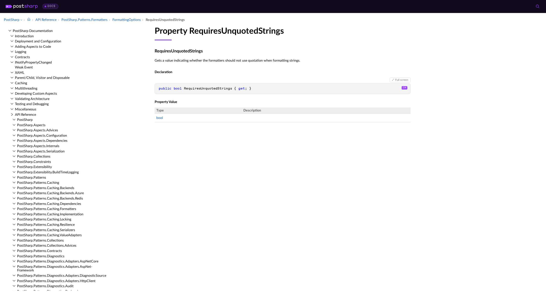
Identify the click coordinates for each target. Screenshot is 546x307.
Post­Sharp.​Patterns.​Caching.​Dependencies (49, 204)
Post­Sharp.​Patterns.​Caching (38, 182)
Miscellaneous (25, 109)
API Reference (25, 114)
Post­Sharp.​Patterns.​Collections (40, 240)
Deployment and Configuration (38, 41)
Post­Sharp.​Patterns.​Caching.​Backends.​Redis (50, 198)
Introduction (24, 36)
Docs (51, 6)
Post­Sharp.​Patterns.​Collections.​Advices (46, 245)
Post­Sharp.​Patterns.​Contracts (39, 251)
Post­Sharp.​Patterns (31, 177)
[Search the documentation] (537, 6)
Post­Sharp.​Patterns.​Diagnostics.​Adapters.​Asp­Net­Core (57, 261)
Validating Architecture (32, 99)
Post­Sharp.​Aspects (31, 125)
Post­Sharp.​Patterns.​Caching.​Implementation (50, 214)
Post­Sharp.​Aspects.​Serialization (41, 151)
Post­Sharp (25, 120)
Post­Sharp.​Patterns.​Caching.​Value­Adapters (49, 235)
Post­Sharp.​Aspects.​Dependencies (42, 140)
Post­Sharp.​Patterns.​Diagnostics (40, 256)
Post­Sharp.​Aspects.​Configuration (42, 135)
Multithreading (26, 88)
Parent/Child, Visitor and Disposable (42, 78)
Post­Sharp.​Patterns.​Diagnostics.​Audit (45, 286)
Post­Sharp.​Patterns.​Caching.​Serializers (46, 230)
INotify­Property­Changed (33, 62)
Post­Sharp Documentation (33, 31)
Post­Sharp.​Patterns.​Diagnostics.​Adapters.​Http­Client (56, 281)
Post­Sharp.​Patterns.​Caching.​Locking (44, 219)
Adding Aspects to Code (33, 46)
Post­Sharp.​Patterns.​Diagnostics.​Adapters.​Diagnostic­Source (61, 275)
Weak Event (24, 67)
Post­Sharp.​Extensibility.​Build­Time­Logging (48, 172)
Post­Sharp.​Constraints (34, 162)
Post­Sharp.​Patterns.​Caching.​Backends (45, 188)
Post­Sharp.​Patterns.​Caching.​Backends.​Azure (50, 193)
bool (159, 118)
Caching (21, 83)
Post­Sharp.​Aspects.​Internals (38, 146)
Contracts (22, 57)
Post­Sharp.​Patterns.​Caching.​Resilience (46, 224)
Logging (20, 52)
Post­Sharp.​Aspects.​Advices (37, 130)
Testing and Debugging (32, 104)
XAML (19, 72)
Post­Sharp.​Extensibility (34, 167)
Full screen (401, 80)
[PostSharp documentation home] (28, 20)
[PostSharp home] (21, 6)
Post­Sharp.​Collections (33, 156)
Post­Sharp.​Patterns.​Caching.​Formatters (46, 209)
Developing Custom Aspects (36, 93)
